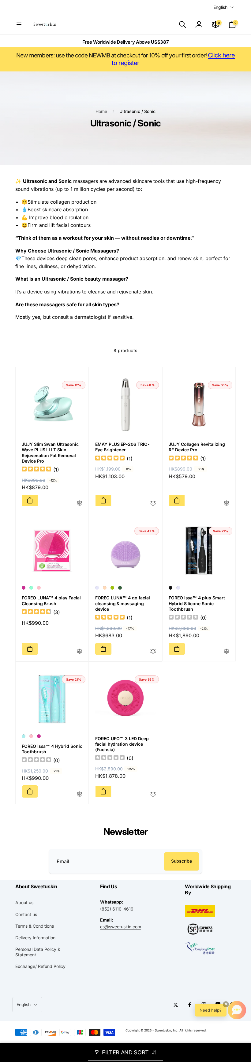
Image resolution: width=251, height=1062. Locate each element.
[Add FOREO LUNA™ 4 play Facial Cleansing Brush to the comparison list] (79, 652)
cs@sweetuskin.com (120, 926)
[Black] (170, 588)
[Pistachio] (112, 588)
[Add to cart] (30, 500)
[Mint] (31, 588)
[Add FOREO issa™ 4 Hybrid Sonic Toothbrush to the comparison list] (79, 794)
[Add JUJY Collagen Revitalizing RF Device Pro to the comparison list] (226, 503)
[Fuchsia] (23, 588)
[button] (19, 24)
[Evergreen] (120, 588)
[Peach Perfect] (105, 588)
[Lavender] (97, 588)
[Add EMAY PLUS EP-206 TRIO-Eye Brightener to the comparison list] (153, 503)
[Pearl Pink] (39, 588)
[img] (36, 470)
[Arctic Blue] (23, 736)
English (220, 7)
